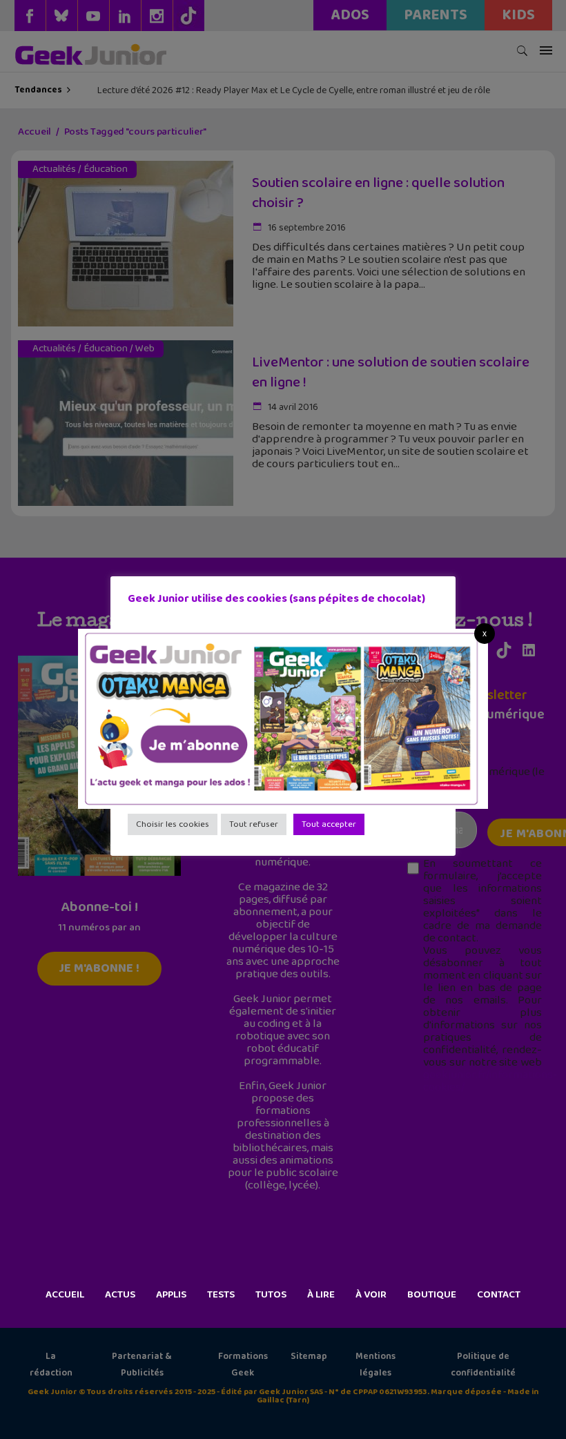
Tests (221, 1294)
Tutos (270, 1294)
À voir (371, 1294)
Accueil (65, 1294)
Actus (120, 1294)
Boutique (431, 1294)
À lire (321, 1294)
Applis (171, 1294)
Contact (498, 1294)
